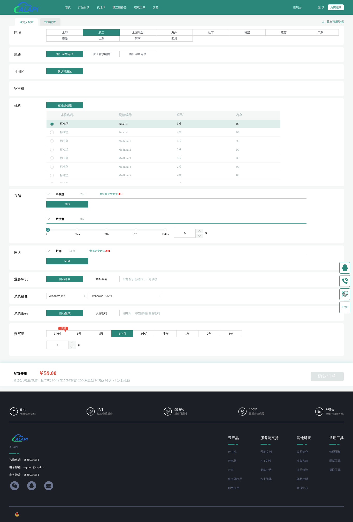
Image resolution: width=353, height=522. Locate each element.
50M (67, 261)
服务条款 (302, 460)
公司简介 (302, 451)
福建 (247, 32)
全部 (65, 32)
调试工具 (335, 460)
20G (67, 204)
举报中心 (302, 487)
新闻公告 (266, 469)
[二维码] (344, 294)
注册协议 (302, 469)
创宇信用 (233, 487)
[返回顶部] (344, 307)
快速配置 (50, 22)
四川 (174, 38)
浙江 (101, 32)
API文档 (265, 460)
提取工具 (335, 469)
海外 (174, 32)
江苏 (284, 32)
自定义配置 (26, 22)
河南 (138, 38)
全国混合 (137, 32)
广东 (320, 32)
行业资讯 (266, 478)
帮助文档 (266, 451)
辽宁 (211, 32)
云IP (230, 469)
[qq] (344, 268)
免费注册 (336, 7)
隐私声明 (302, 478)
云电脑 (232, 460)
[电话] (344, 281)
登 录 (321, 7)
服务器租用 (235, 478)
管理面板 (335, 451)
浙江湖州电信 (137, 54)
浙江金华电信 (64, 54)
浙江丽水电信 (101, 54)
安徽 (65, 38)
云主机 (232, 451)
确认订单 (327, 376)
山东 (101, 38)
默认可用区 (65, 71)
